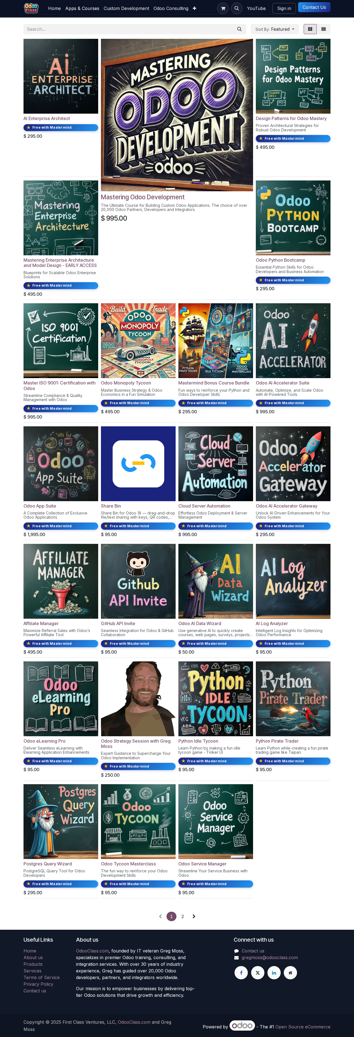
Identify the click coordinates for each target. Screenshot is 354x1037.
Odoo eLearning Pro (45, 741)
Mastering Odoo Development (143, 197)
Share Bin (111, 506)
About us (33, 957)
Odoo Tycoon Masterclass (128, 864)
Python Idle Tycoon (198, 741)
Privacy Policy (38, 984)
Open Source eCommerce (302, 1027)
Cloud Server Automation (204, 506)
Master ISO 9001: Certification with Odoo (60, 385)
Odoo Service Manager (202, 864)
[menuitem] (54, 8)
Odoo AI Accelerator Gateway (286, 506)
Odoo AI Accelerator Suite (282, 383)
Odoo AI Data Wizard (199, 623)
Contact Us (314, 7)
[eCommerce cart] (223, 8)
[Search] (239, 29)
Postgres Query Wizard (48, 864)
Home (30, 951)
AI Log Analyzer (272, 623)
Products (33, 964)
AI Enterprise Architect (47, 118)
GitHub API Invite (118, 623)
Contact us (35, 990)
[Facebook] (241, 972)
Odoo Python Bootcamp (280, 260)
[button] (237, 8)
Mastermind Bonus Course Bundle (213, 383)
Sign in (284, 8)
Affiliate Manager (41, 623)
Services (32, 971)
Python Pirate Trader (277, 741)
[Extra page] (290, 972)
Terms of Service (42, 977)
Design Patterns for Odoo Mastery (291, 118)
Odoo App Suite (40, 506)
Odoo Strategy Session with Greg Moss (136, 743)
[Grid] (310, 29)
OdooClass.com (92, 951)
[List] (323, 29)
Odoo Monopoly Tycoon (126, 383)
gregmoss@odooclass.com (270, 957)
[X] (257, 972)
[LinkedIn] (274, 972)
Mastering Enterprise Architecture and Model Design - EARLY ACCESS (60, 262)
